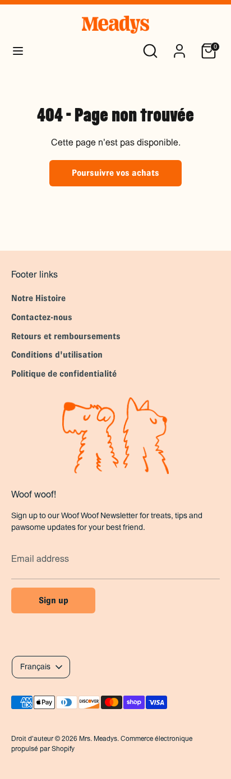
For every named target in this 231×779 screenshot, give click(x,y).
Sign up (53, 600)
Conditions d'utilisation (57, 354)
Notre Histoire (38, 298)
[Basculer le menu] (18, 50)
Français (35, 666)
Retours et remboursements (66, 336)
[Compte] (179, 46)
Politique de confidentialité (64, 373)
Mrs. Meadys (98, 739)
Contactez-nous (41, 317)
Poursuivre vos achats (115, 172)
